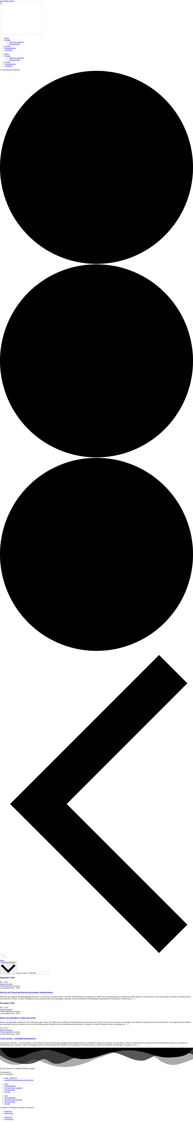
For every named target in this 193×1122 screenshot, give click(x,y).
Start (6, 1084)
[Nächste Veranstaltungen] (5, 956)
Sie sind (7, 46)
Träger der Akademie (16, 42)
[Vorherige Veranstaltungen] (98, 954)
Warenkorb (8, 50)
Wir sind (7, 40)
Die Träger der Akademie (13, 1088)
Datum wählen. (22, 973)
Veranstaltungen (10, 48)
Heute (2, 960)
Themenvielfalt (14, 44)
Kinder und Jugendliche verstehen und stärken (18, 1018)
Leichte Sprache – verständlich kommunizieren (18, 1038)
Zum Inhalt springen (7, 1)
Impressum (8, 1111)
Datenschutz (8, 1113)
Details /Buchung (6, 984)
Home (6, 38)
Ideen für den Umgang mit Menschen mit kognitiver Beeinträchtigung (26, 992)
